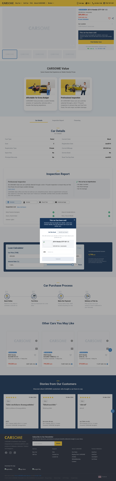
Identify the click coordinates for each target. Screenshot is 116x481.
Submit (58, 259)
